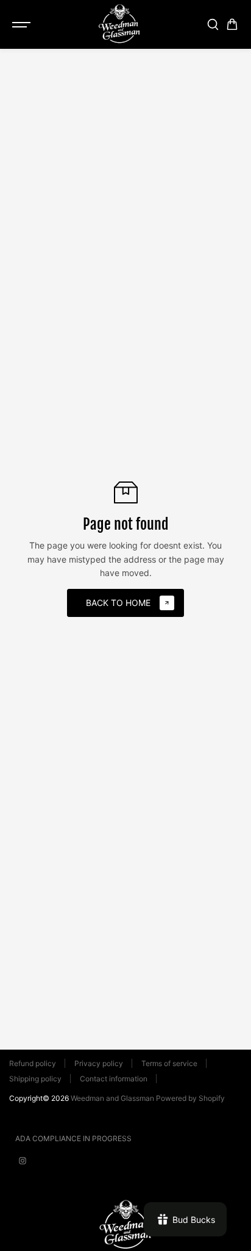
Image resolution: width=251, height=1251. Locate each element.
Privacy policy (98, 1063)
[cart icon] (232, 24)
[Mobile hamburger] (22, 24)
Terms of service (169, 1063)
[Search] (212, 24)
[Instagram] (22, 1160)
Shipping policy (35, 1078)
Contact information (113, 1078)
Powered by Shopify (190, 1098)
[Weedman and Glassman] (119, 24)
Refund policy (32, 1063)
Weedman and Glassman (112, 1098)
